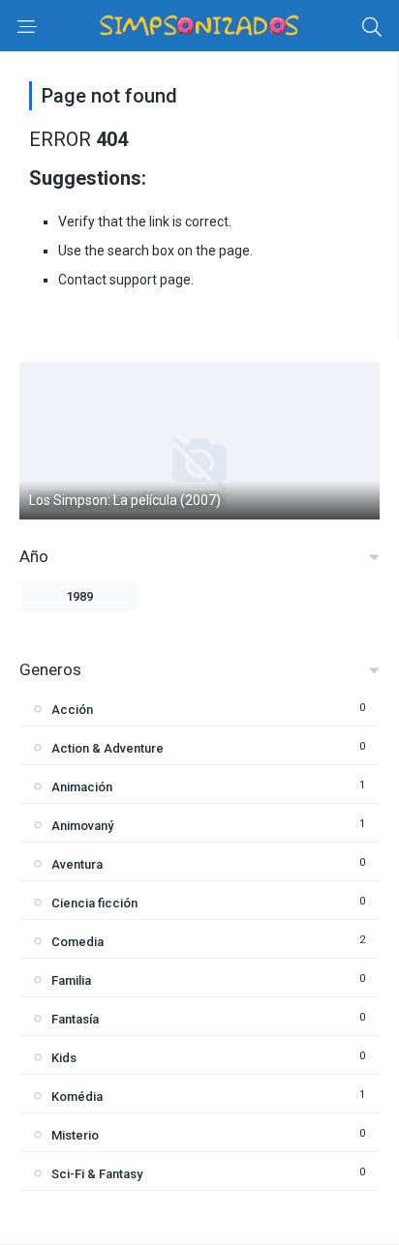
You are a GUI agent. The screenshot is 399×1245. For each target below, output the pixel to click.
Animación (81, 787)
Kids (64, 1058)
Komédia (77, 1096)
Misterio (75, 1135)
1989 (79, 596)
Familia (71, 980)
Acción (72, 709)
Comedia (77, 941)
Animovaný (82, 825)
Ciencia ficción (94, 903)
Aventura (77, 864)
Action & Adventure (107, 748)
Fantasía (75, 1019)
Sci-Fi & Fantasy (96, 1174)
